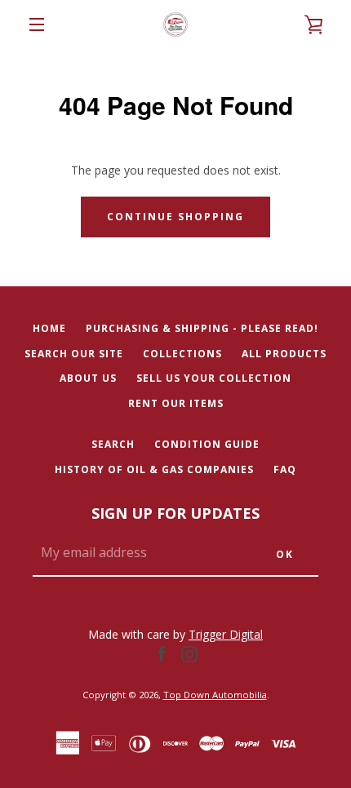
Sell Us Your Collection (213, 378)
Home (49, 328)
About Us (88, 378)
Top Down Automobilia (215, 694)
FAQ (284, 469)
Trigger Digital (226, 634)
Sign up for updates (175, 513)
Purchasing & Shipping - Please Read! (202, 328)
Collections (182, 354)
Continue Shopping (175, 217)
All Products (284, 354)
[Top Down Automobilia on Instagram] (189, 653)
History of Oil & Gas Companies (154, 469)
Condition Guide (207, 444)
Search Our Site (73, 354)
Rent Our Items (176, 403)
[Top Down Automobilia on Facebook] (161, 653)
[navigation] (36, 24)
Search (113, 444)
